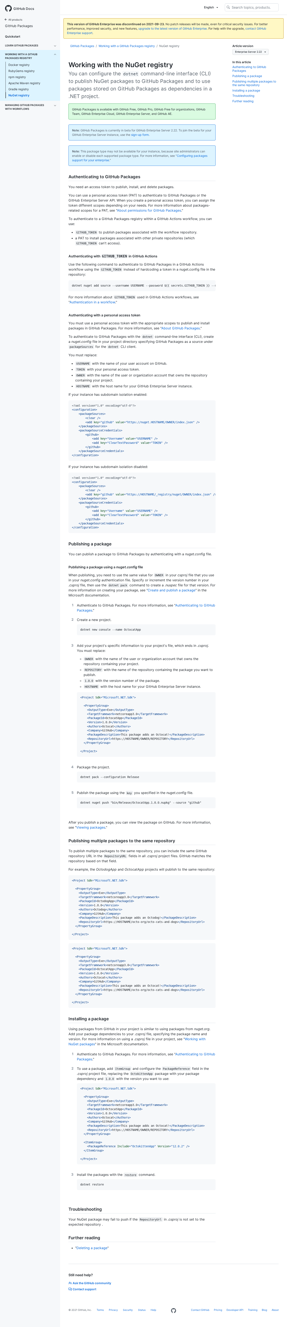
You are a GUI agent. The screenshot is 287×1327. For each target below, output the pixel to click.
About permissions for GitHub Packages (149, 210)
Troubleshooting (243, 95)
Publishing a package (247, 76)
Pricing (218, 1309)
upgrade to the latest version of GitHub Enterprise (172, 28)
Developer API (234, 1309)
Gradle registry (18, 89)
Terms (100, 1309)
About (275, 1309)
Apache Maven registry (24, 83)
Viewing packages (90, 827)
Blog (264, 1309)
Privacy (113, 1309)
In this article (241, 62)
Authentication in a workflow (92, 302)
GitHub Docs (23, 9)
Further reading (243, 101)
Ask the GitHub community (92, 1283)
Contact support (84, 1289)
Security (128, 1309)
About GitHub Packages (180, 328)
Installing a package (246, 90)
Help (153, 1309)
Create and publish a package (171, 590)
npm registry (17, 77)
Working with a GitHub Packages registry (127, 46)
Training (252, 1309)
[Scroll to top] (278, 1318)
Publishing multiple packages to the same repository (254, 83)
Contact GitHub (200, 1309)
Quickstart (12, 36)
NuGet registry (18, 95)
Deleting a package (91, 1248)
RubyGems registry (21, 71)
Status (142, 1309)
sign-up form (140, 134)
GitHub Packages (19, 26)
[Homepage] (173, 1311)
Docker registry (19, 65)
